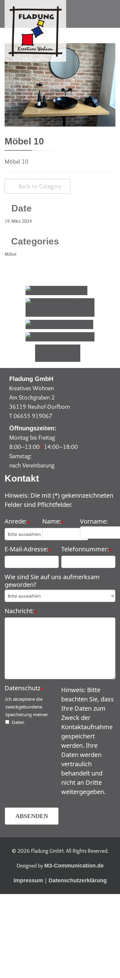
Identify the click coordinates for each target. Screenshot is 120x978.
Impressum (28, 880)
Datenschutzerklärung (78, 880)
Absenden (31, 816)
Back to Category (40, 186)
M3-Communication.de (74, 866)
